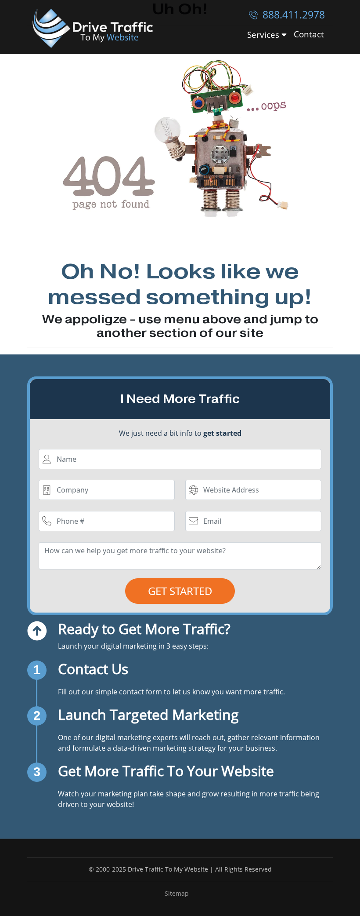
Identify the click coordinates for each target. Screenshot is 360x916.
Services (264, 34)
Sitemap (177, 893)
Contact (309, 34)
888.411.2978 (292, 14)
